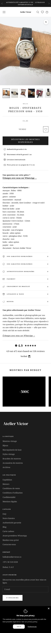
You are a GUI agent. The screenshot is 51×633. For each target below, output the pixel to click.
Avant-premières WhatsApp (15, 535)
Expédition (7, 479)
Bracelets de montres (12, 458)
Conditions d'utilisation (13, 492)
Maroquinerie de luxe (12, 450)
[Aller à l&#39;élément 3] (23, 93)
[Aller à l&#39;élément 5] (39, 93)
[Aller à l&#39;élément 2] (14, 93)
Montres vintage (10, 441)
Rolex (25, 104)
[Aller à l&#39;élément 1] (6, 93)
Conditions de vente (11, 488)
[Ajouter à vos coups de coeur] (45, 129)
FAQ (4, 514)
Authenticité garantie (12, 522)
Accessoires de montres (13, 463)
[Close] (48, 608)
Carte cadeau (8, 531)
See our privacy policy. (29, 622)
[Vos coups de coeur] (42, 12)
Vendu (22, 129)
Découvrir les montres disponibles (25, 140)
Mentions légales (10, 501)
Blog (4, 527)
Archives (6, 467)
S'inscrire (12, 598)
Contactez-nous (9, 544)
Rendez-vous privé (11, 540)
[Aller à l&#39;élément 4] (31, 93)
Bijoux (5, 445)
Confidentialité (9, 497)
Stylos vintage (9, 454)
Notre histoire (9, 518)
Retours (6, 484)
